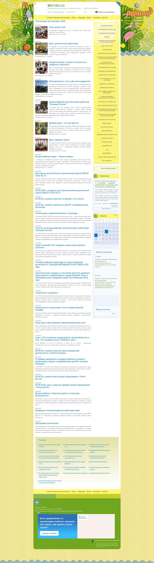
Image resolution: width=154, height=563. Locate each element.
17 (96, 235)
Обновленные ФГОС (107, 130)
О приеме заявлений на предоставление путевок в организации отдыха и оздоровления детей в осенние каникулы (61, 361)
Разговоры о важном (107, 138)
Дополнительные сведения (107, 33)
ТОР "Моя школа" (107, 160)
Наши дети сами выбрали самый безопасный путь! (60, 322)
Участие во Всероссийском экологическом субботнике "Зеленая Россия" (62, 229)
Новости (74, 17)
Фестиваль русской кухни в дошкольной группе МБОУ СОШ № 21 (62, 174)
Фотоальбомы (97, 17)
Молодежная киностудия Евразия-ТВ (98, 461)
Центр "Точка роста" (107, 46)
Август (115, 215)
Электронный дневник (108, 168)
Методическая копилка (107, 87)
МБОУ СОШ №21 (56, 6)
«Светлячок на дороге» (46, 293)
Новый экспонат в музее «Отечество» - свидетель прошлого (68, 63)
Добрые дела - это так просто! (64, 123)
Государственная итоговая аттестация (107, 79)
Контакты (104, 17)
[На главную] (49, 12)
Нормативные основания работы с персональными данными (107, 110)
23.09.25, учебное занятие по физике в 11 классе (59, 199)
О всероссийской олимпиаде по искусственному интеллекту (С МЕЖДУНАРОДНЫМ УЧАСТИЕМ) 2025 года (61, 264)
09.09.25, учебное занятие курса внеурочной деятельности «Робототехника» (57, 351)
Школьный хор (107, 153)
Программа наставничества (106, 101)
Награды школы (107, 49)
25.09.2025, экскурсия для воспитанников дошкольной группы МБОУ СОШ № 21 (62, 191)
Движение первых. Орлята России (107, 134)
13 (106, 231)
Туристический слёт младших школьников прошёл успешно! (60, 246)
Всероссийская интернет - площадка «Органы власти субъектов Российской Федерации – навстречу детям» (49, 475)
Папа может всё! (57, 27)
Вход (113, 313)
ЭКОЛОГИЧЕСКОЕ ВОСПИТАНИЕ (106, 75)
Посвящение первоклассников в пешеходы (56, 213)
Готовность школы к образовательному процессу (107, 97)
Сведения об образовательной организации (58, 17)
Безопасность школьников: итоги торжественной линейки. (59, 308)
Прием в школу (106, 123)
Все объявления (106, 208)
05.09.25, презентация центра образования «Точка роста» (60, 377)
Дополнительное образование (107, 53)
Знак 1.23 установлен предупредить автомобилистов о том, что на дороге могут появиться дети (62, 338)
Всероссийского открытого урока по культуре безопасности (57, 394)
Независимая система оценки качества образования (107, 115)
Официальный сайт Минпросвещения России (100, 473)
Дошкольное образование (107, 84)
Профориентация (107, 142)
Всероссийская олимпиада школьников (107, 92)
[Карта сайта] (51, 12)
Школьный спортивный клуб (107, 71)
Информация (81, 17)
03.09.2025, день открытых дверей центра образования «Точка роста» (62, 386)
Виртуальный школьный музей (107, 105)
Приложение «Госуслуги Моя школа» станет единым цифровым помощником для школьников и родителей (105, 285)
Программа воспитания (46, 423)
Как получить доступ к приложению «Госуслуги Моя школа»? (105, 265)
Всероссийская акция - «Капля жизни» (54, 156)
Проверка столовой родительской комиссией (57, 410)
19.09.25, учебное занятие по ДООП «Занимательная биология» (61, 206)
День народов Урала (59, 140)
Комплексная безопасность (106, 119)
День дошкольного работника (63, 43)
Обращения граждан (107, 25)
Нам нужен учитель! (107, 127)
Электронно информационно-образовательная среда (107, 41)
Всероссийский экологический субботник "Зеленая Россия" (69, 103)
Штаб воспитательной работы (107, 157)
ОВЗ (107, 149)
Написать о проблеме (49, 533)
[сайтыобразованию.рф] (118, 4)
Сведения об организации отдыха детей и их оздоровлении (107, 58)
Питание (107, 37)
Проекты (89, 17)
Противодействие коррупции (107, 29)
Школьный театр (107, 145)
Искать (85, 12)
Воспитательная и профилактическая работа (107, 63)
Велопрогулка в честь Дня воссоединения (69, 81)
